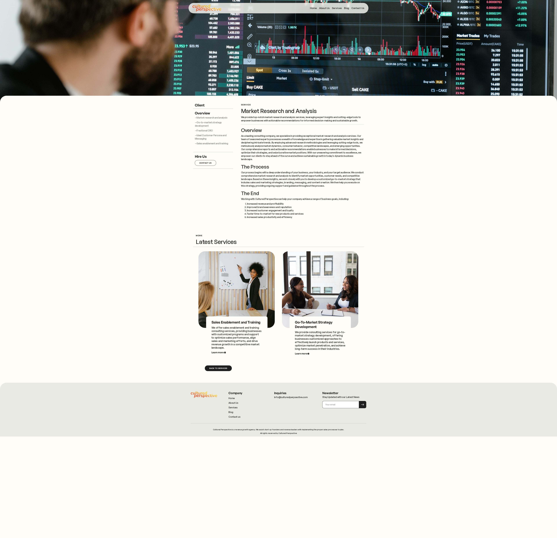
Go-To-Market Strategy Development (313, 324)
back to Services (218, 368)
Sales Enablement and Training (236, 322)
